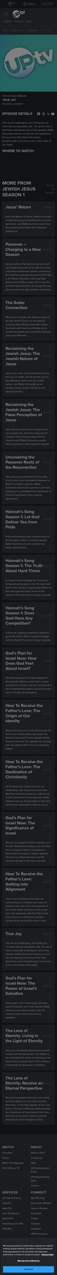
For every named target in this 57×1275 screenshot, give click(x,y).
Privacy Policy (47, 1254)
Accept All (28, 1269)
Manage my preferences (28, 1261)
